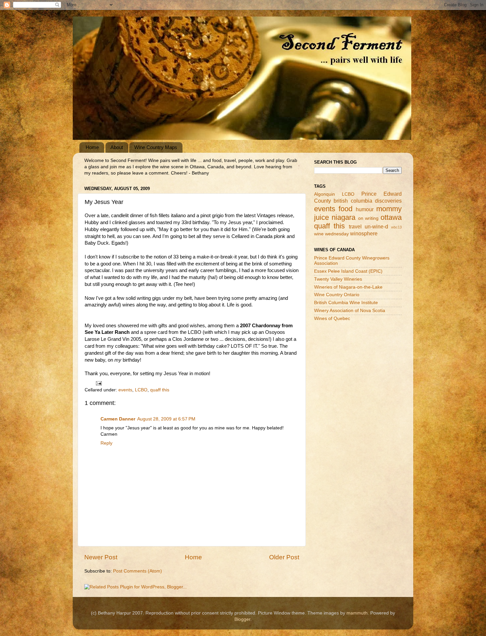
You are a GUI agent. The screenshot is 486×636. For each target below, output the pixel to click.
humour (365, 209)
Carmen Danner (118, 419)
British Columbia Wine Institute (346, 302)
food (345, 209)
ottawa (391, 217)
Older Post (284, 557)
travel (355, 226)
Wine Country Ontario (336, 294)
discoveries (388, 201)
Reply (106, 443)
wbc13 (396, 227)
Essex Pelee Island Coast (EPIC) (348, 271)
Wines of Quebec (332, 318)
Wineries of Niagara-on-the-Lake (348, 287)
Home (92, 147)
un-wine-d (376, 226)
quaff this (159, 389)
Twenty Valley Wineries (338, 279)
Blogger (242, 619)
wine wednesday (331, 233)
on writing (368, 218)
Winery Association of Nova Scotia (349, 310)
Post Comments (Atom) (137, 571)
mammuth (357, 613)
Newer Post (100, 557)
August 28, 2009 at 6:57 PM (166, 419)
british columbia (353, 201)
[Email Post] (98, 382)
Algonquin (324, 194)
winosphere (364, 233)
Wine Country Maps (155, 147)
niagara (343, 217)
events (125, 389)
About (116, 147)
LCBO (141, 389)
